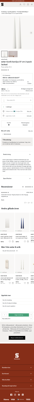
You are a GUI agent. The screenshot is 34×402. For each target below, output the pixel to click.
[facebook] (11, 395)
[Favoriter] (24, 4)
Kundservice (6, 367)
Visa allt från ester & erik (9, 250)
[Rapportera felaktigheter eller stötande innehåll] (32, 202)
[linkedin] (23, 395)
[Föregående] (2, 32)
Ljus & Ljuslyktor (12, 11)
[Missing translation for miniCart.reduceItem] (2, 315)
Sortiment (5, 373)
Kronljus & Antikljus (22, 11)
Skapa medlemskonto (17, 338)
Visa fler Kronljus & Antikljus (10, 303)
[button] (5, 70)
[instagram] (15, 395)
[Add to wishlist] (10, 241)
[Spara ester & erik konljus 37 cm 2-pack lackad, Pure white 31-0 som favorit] (31, 315)
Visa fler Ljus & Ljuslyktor (9, 306)
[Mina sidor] (20, 4)
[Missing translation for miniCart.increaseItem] (7, 315)
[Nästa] (31, 32)
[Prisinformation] (7, 89)
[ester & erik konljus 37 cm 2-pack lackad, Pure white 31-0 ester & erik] (17, 33)
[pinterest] (19, 395)
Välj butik (29, 116)
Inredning (3, 11)
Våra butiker (6, 379)
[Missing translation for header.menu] (32, 4)
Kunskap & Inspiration (9, 385)
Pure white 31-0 (6, 318)
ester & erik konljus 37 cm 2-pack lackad (12, 13)
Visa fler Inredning (7, 300)
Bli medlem (29, 82)
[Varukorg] (28, 4)
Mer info (29, 111)
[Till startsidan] (2, 4)
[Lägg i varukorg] (13, 241)
